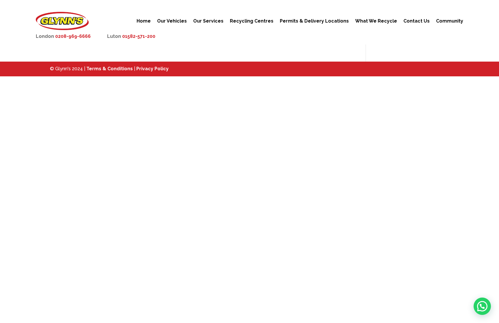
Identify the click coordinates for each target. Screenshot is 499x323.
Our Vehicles (172, 21)
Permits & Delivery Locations (314, 21)
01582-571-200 (138, 36)
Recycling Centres (251, 21)
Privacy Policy (152, 68)
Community (449, 21)
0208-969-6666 (73, 36)
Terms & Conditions (109, 68)
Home (144, 21)
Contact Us (416, 21)
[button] (482, 306)
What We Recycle (376, 21)
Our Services (208, 21)
